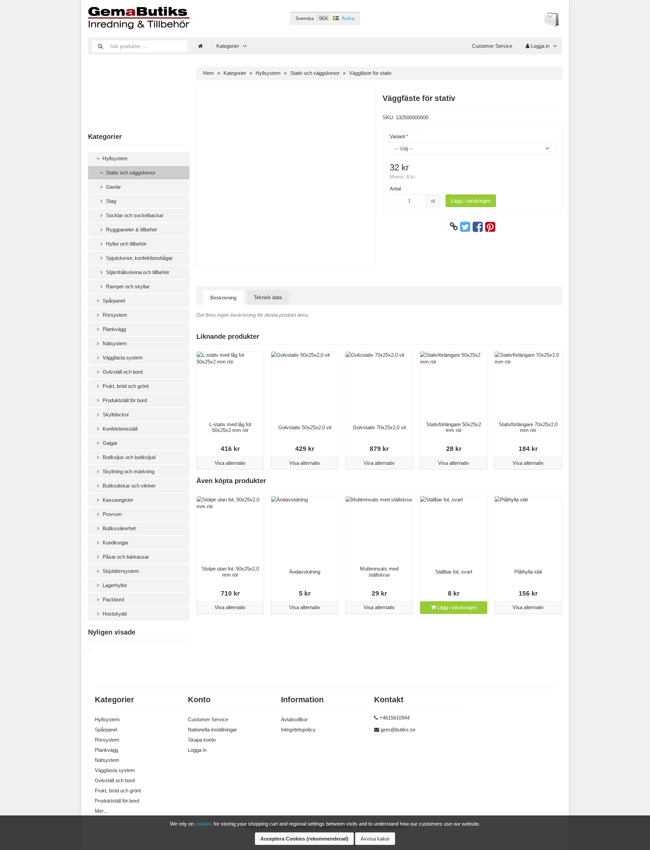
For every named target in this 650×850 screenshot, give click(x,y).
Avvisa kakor (375, 839)
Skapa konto (202, 740)
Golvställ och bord (122, 372)
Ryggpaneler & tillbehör (131, 229)
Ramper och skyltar (127, 286)
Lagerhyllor (114, 585)
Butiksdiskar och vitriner (128, 486)
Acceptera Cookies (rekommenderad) (304, 839)
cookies (203, 824)
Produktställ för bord (124, 400)
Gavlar (113, 187)
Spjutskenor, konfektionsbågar (139, 258)
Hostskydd (114, 614)
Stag (110, 201)
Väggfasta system (122, 357)
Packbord (112, 599)
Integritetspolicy (298, 729)
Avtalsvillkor (294, 719)
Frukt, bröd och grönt (125, 386)
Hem (208, 73)
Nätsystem (114, 343)
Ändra (348, 18)
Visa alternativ (230, 463)
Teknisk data (268, 297)
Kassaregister (117, 500)
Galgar (109, 443)
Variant (397, 136)
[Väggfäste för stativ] (98, 650)
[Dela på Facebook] (478, 227)
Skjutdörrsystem (120, 571)
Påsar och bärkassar (125, 557)
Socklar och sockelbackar (134, 215)
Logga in (539, 46)
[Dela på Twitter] (465, 227)
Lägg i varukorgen (471, 201)
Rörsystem (114, 315)
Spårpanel (113, 301)
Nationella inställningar (212, 729)
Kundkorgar (114, 542)
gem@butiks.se (398, 729)
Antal (395, 188)
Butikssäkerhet (118, 528)
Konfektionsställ (119, 429)
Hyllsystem (114, 158)
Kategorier (227, 46)
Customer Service (492, 46)
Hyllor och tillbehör (126, 244)
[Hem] (200, 46)
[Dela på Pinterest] (490, 227)
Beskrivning (223, 297)
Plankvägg (113, 329)
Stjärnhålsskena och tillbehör (137, 272)
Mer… (102, 811)
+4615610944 (395, 718)
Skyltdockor (115, 414)
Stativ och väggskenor (130, 172)
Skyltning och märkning (127, 471)
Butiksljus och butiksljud (128, 457)
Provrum (111, 514)
